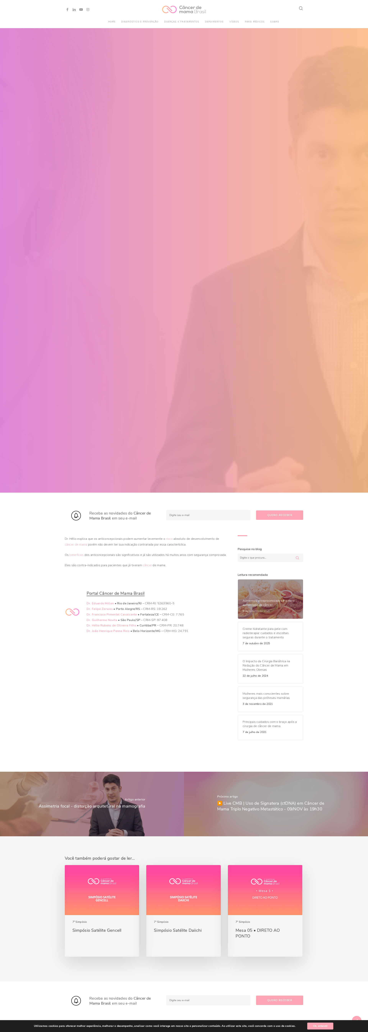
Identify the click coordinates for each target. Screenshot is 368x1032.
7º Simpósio (79, 922)
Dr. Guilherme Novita (102, 620)
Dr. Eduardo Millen (100, 603)
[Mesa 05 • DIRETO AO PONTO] (265, 911)
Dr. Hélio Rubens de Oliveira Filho (111, 625)
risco (169, 539)
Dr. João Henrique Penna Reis (108, 631)
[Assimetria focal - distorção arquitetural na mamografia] (92, 804)
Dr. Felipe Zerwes (100, 609)
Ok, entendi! (320, 1026)
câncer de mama (76, 544)
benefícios (76, 555)
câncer (147, 565)
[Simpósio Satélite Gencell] (102, 911)
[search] (301, 8)
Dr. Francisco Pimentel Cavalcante (112, 614)
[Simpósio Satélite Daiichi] (183, 911)
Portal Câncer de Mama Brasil (116, 593)
